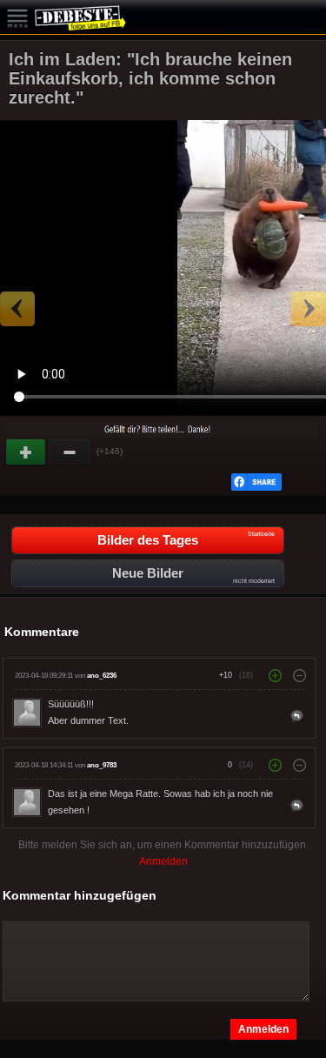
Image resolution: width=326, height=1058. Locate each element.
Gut (27, 452)
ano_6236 (101, 676)
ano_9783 (101, 765)
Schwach (70, 452)
